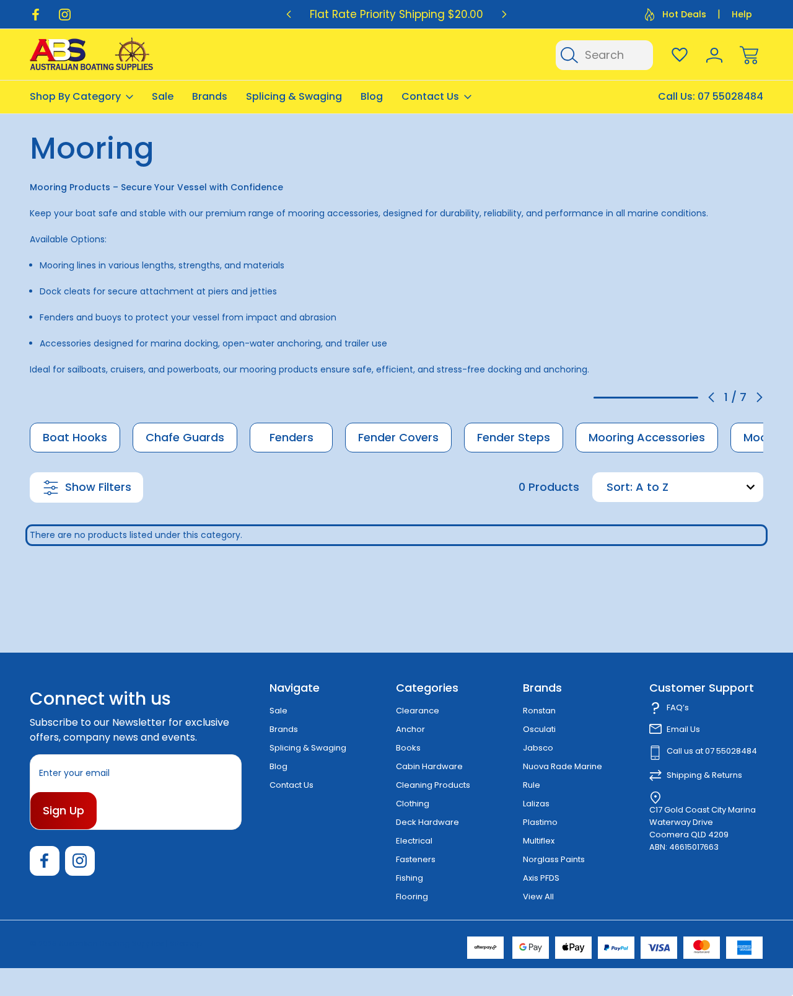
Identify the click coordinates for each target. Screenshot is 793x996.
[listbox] (698, 487)
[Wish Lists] (679, 55)
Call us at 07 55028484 (712, 751)
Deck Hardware (427, 822)
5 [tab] (661, 398)
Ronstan (539, 710)
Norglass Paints (554, 859)
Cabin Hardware (429, 766)
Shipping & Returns (704, 775)
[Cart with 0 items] (749, 55)
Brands (209, 96)
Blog (372, 96)
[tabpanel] (75, 437)
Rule (531, 785)
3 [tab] (630, 398)
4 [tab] (645, 398)
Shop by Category (75, 96)
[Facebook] (36, 14)
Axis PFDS (541, 878)
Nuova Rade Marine (562, 766)
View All (538, 896)
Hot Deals (684, 14)
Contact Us (430, 96)
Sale (162, 96)
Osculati (539, 729)
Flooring (412, 896)
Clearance (417, 710)
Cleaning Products (433, 785)
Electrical (414, 841)
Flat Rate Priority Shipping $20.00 (396, 14)
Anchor (410, 729)
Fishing (409, 878)
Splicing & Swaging (294, 96)
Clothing (412, 803)
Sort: (620, 487)
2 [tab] (615, 398)
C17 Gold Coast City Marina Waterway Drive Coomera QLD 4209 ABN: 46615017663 (702, 828)
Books (408, 748)
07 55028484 (730, 96)
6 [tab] (675, 398)
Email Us (683, 729)
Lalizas (536, 803)
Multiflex (538, 841)
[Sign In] (714, 55)
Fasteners (416, 859)
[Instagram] (65, 14)
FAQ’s (678, 707)
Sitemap (186, 943)
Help (742, 14)
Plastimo (540, 822)
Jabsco (538, 748)
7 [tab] (690, 398)
